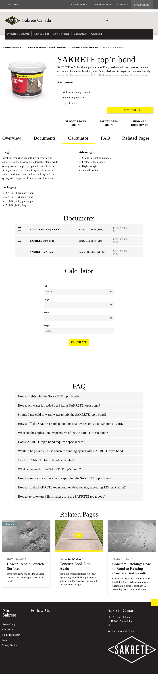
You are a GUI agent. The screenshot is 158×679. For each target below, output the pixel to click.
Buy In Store (132, 110)
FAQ (105, 138)
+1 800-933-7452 (124, 631)
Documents (45, 138)
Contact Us (7, 629)
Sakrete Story (8, 624)
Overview (11, 138)
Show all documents (139, 123)
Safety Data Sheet (109, 123)
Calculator (78, 138)
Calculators (96, 33)
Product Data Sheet (75, 123)
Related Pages (136, 138)
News (5, 640)
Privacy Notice (9, 645)
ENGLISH (12, 4)
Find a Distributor (11, 634)
